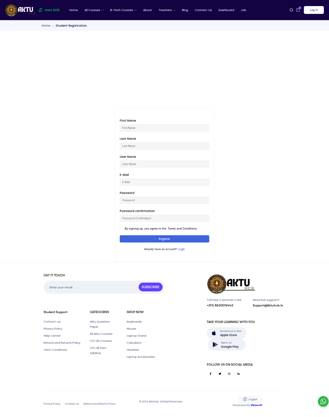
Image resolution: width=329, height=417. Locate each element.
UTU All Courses (101, 341)
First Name (128, 121)
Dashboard (226, 10)
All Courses (93, 10)
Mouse (131, 329)
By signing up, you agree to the (161, 228)
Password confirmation (137, 211)
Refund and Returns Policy (62, 343)
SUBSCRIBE (151, 287)
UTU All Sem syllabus (98, 350)
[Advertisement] (164, 69)
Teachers (166, 10)
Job (243, 10)
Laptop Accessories (141, 357)
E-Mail (124, 175)
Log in (314, 10)
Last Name (128, 139)
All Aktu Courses (101, 334)
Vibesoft (256, 405)
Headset (133, 350)
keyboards (134, 322)
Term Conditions (55, 350)
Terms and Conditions (182, 228)
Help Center (52, 336)
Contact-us (203, 10)
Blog (185, 10)
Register (164, 239)
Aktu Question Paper (100, 324)
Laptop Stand (136, 336)
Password (127, 193)
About (147, 10)
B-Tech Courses (122, 10)
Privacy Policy (53, 329)
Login (181, 249)
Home (73, 10)
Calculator (134, 343)
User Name (128, 157)
